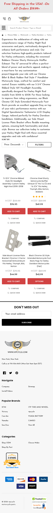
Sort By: (6, 140)
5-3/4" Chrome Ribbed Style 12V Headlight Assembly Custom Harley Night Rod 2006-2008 (13, 182)
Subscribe (27, 322)
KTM (4, 407)
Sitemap (31, 387)
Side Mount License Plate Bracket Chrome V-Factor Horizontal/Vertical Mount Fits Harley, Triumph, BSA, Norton (13, 261)
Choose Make (33, 443)
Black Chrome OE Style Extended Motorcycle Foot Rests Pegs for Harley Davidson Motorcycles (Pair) (39, 261)
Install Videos (7, 391)
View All (31, 425)
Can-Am (5, 416)
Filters (39, 144)
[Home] (3, 35)
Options (39, 281)
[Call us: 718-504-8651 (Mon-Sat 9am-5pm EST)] (4, 18)
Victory (5, 412)
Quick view (15, 223)
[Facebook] (4, 373)
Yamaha (5, 421)
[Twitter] (10, 373)
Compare (15, 218)
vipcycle (31, 412)
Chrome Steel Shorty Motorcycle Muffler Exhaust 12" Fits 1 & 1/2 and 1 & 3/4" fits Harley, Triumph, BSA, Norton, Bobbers (39, 185)
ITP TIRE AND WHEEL (38, 407)
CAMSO (31, 421)
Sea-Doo (5, 425)
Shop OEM (6, 443)
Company (5, 387)
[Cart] (9, 18)
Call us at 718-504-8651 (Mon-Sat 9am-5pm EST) (22, 364)
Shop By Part (7, 447)
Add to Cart (13, 211)
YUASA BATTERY (35, 416)
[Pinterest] (16, 373)
